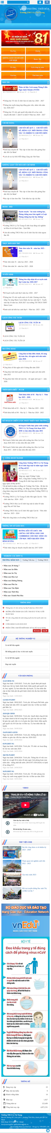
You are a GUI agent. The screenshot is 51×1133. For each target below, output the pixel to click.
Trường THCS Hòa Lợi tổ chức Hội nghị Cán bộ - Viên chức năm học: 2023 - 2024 (25, 512)
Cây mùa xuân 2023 (29, 875)
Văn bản (13, 75)
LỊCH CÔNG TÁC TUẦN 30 (29, 323)
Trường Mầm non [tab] (10, 560)
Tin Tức (13, 51)
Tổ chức (13, 67)
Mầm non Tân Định (11, 588)
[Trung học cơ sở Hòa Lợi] (10, 13)
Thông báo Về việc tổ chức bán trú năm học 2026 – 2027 (24, 101)
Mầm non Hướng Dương (12, 581)
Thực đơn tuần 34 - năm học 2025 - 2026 (18, 266)
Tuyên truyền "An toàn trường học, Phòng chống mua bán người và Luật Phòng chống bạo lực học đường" (33, 214)
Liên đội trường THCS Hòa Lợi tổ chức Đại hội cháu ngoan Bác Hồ (25, 234)
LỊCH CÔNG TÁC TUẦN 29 (14, 336)
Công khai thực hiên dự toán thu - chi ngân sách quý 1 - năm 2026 (25, 380)
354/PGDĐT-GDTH (10, 732)
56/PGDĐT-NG (8, 771)
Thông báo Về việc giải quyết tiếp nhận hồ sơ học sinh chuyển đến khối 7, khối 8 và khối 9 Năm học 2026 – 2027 (24, 113)
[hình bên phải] (25, 1007)
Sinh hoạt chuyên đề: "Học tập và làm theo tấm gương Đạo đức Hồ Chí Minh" (24, 151)
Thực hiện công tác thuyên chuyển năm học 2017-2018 (23, 548)
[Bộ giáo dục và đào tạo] (25, 909)
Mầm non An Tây (10, 573)
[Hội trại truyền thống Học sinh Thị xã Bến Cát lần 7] (12, 893)
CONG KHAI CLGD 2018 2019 (16, 624)
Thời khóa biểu (37, 75)
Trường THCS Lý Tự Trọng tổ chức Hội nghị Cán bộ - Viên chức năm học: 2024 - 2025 (25, 498)
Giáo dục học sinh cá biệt (21, 820)
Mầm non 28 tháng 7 (11, 566)
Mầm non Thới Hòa (11, 592)
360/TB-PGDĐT (9, 755)
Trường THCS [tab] (43, 560)
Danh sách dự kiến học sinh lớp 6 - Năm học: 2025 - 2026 (24, 309)
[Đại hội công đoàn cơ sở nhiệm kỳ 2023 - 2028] (12, 852)
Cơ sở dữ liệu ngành (12, 645)
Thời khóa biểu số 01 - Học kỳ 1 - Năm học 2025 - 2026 (24, 408)
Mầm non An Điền (10, 569)
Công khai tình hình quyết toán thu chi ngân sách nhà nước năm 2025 (24, 373)
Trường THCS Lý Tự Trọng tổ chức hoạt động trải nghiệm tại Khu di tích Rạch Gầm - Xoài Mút (25, 227)
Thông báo (25, 603)
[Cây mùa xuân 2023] (12, 880)
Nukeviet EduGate (25, 1127)
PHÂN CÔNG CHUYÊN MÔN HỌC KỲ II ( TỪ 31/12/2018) (26, 628)
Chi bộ (37, 51)
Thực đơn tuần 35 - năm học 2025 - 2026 (18, 262)
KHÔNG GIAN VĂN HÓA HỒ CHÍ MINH (13, 59)
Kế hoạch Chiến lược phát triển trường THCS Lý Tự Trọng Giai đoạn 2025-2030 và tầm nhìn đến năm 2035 (33, 428)
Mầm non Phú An (10, 584)
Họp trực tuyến (10, 664)
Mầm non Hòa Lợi (10, 577)
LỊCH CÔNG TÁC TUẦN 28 (14, 341)
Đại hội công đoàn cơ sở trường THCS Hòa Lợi (20, 518)
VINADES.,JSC (45, 1127)
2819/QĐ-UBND (9, 714)
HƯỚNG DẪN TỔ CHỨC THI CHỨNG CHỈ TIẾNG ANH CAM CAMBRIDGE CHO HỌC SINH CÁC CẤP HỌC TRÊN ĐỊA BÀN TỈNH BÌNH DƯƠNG (25, 536)
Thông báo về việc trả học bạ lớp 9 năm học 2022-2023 (24, 608)
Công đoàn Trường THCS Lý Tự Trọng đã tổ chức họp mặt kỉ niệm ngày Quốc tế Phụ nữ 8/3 (33, 465)
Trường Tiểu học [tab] (29, 560)
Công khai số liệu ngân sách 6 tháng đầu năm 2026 (21, 367)
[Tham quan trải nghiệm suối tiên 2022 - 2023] (12, 866)
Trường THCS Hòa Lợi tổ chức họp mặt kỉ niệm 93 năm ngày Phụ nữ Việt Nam (24, 505)
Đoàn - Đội (37, 59)
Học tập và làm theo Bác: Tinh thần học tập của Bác (22, 199)
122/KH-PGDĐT (9, 700)
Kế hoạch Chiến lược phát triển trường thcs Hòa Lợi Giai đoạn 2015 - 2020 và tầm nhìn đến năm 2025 (24, 448)
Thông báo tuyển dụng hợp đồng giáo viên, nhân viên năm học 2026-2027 (24, 106)
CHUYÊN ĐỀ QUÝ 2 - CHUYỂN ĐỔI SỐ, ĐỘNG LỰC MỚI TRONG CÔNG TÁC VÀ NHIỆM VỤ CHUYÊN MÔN (33, 130)
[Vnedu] (25, 926)
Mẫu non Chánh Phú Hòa (13, 596)
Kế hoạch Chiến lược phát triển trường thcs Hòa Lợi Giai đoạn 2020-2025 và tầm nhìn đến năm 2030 (24, 441)
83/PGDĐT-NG (8, 744)
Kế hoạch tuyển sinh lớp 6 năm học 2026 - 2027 (21, 293)
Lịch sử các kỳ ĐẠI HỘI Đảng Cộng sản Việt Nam (22, 157)
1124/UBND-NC (8, 681)
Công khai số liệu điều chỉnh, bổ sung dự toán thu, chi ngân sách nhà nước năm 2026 (33, 356)
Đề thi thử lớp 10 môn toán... (22, 829)
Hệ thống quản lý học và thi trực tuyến (19, 652)
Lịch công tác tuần (37, 67)
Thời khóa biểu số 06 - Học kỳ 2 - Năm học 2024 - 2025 (24, 412)
